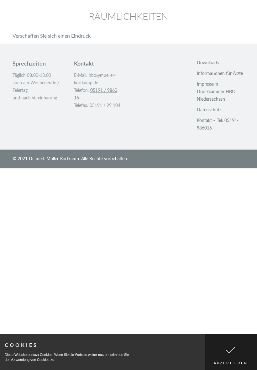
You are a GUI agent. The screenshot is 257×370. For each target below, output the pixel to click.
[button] (231, 352)
